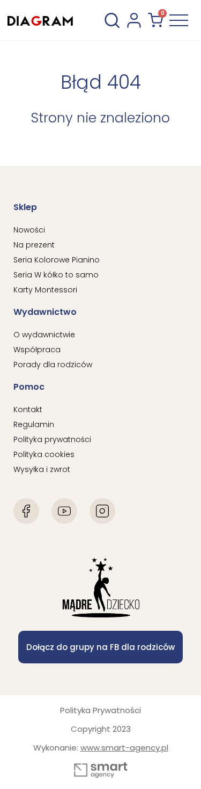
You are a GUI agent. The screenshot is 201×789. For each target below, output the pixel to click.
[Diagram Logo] (40, 20)
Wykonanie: (100, 747)
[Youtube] (64, 511)
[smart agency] (101, 770)
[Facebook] (26, 511)
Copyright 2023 (101, 728)
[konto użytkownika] (134, 20)
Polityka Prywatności (100, 710)
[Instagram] (102, 511)
